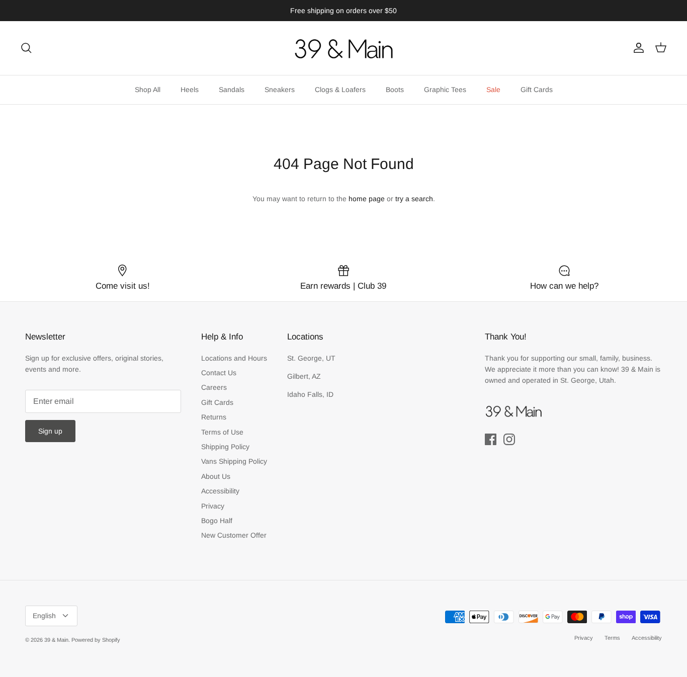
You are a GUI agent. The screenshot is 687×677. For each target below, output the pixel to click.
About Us (215, 476)
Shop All (147, 90)
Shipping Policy (225, 447)
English (44, 616)
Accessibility (220, 491)
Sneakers (280, 90)
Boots (395, 90)
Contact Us (218, 373)
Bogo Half (216, 521)
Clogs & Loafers (340, 90)
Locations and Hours (234, 358)
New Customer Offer (234, 535)
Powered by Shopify (95, 640)
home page (367, 199)
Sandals (231, 90)
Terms (612, 638)
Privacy (212, 506)
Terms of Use (222, 432)
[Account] (637, 48)
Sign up (50, 431)
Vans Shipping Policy (234, 461)
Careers (214, 387)
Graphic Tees (445, 90)
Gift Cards (537, 90)
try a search (414, 199)
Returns (213, 417)
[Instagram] (509, 439)
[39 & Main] (343, 48)
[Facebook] (490, 439)
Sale (493, 90)
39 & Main (56, 640)
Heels (190, 90)
